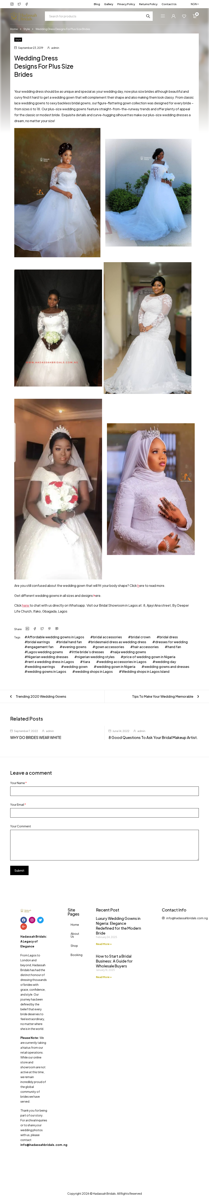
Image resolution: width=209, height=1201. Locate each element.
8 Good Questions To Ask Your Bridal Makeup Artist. (153, 737)
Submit (19, 870)
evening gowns (74, 647)
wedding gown (76, 666)
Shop (73, 945)
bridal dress (168, 637)
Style (26, 29)
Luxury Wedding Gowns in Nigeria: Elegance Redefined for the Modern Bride (118, 925)
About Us (73, 935)
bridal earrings (38, 642)
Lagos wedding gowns (45, 652)
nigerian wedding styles (96, 657)
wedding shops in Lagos (94, 671)
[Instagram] (32, 920)
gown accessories (109, 647)
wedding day (165, 662)
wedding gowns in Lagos (46, 671)
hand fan (174, 647)
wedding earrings (41, 666)
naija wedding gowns (129, 652)
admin (55, 47)
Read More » (104, 944)
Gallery (108, 4)
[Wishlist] (184, 16)
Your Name (18, 783)
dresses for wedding (171, 642)
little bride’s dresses (88, 652)
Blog (97, 4)
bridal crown (140, 637)
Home (14, 29)
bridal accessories (107, 637)
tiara (86, 662)
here (26, 605)
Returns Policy (148, 4)
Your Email (18, 804)
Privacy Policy (126, 4)
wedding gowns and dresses (166, 666)
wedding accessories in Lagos (122, 662)
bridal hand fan (70, 642)
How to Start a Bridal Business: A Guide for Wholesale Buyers (114, 961)
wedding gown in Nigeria (116, 666)
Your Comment (20, 826)
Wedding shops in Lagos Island (145, 671)
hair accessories (146, 647)
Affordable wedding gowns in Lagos (55, 637)
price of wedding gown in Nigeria (149, 657)
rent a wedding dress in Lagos (50, 662)
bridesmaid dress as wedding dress (118, 642)
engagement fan (40, 647)
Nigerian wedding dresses (47, 657)
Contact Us (169, 4)
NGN (194, 4)
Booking (73, 955)
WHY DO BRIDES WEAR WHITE (35, 737)
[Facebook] (23, 920)
